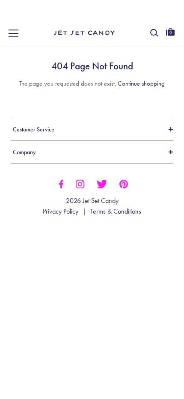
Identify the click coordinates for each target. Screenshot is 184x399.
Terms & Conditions (115, 211)
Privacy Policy (60, 211)
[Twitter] (102, 183)
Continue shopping (141, 83)
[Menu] (13, 33)
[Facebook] (61, 183)
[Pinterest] (123, 183)
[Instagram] (80, 183)
